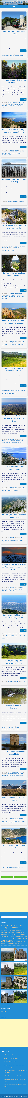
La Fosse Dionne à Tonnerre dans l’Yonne (13, 1075)
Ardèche (4, 55)
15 (24, 681)
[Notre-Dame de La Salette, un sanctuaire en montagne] (7, 969)
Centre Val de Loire (19, 932)
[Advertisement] (14, 898)
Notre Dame (21, 104)
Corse (3, 392)
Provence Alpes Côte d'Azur (9, 105)
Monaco (17, 488)
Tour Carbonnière (18, 775)
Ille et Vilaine (17, 201)
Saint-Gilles (16, 729)
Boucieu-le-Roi (10, 55)
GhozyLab (25, 1096)
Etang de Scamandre (13, 727)
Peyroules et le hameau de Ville (11, 1058)
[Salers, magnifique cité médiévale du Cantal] (20, 996)
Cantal (9, 683)
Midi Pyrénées (5, 938)
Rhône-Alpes (18, 55)
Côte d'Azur (19, 589)
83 (8, 104)
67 (12, 925)
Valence (23, 55)
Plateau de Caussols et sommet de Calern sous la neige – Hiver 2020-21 (14, 566)
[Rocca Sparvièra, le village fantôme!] (7, 955)
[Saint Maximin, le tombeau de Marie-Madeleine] (20, 955)
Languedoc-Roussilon (7, 729)
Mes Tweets (3, 1011)
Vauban (16, 943)
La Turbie (13, 488)
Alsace (19, 928)
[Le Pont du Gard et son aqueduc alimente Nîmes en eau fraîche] (20, 982)
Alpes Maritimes (6, 151)
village (16, 54)
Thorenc (14, 250)
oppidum (11, 344)
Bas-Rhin (11, 930)
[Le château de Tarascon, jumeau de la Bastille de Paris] (7, 996)
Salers (13, 683)
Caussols (14, 589)
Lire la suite (23, 50)
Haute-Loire (7, 936)
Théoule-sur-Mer (6, 154)
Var (3, 107)
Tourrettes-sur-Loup (17, 442)
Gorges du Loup (16, 440)
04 (1, 925)
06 (23, 150)
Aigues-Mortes (11, 773)
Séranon (19, 296)
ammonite (12, 390)
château (18, 246)
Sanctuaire (11, 102)
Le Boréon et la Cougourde (10, 1061)
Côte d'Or (16, 934)
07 (24, 54)
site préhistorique (19, 633)
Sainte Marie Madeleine (8, 943)
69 (13, 925)
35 (8, 201)
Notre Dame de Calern (19, 821)
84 (16, 925)
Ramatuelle (9, 869)
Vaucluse (19, 943)
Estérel (17, 151)
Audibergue (22, 390)
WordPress (15, 1096)
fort (16, 341)
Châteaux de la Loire (5, 934)
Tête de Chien (15, 490)
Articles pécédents (8, 876)
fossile (7, 392)
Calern (9, 589)
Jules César (12, 936)
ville (24, 200)
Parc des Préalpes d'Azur (16, 392)
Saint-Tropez (15, 869)
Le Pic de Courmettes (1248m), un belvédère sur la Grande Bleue (14, 418)
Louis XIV (16, 104)
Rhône (13, 941)
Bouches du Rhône (7, 539)
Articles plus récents (19, 876)
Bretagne (11, 201)
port (9, 200)
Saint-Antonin (18, 542)
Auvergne (4, 683)
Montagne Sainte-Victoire (8, 540)
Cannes (12, 151)
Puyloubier (11, 542)
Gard (19, 727)
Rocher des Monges (16, 153)
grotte (22, 246)
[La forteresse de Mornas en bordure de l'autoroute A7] (7, 982)
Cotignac (11, 104)
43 (11, 925)
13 (20, 537)
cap (9, 866)
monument (13, 200)
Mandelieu (17, 342)
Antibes (22, 928)
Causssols (5, 821)
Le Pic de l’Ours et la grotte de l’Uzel (12, 1054)
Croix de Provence (16, 539)
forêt (16, 150)
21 (7, 925)
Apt (24, 928)
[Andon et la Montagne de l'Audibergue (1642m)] (20, 969)
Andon (4, 249)
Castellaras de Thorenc (12, 249)
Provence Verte (21, 105)
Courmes (10, 440)
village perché (12, 246)
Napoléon (18, 295)
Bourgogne (4, 932)
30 (20, 726)
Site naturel (11, 54)
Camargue (4, 727)
